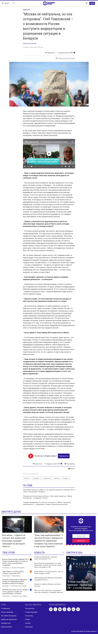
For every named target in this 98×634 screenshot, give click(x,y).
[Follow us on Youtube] (60, 609)
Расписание (29, 627)
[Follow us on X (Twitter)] (55, 609)
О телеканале (5, 608)
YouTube (27, 623)
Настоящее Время (32, 144)
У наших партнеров (31, 612)
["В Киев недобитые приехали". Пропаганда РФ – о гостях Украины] (81, 573)
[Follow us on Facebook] (51, 609)
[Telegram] (86, 3)
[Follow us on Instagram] (64, 609)
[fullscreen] (73, 166)
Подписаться (63, 456)
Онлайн (27, 619)
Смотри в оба (74, 552)
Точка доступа (29, 608)
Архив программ (6, 627)
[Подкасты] (78, 609)
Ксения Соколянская (29, 43)
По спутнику (29, 616)
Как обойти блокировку (8, 616)
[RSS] (73, 609)
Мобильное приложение (9, 619)
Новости (26, 10)
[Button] (50, 53)
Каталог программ (7, 612)
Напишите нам (5, 623)
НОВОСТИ (39, 552)
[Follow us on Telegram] (69, 609)
